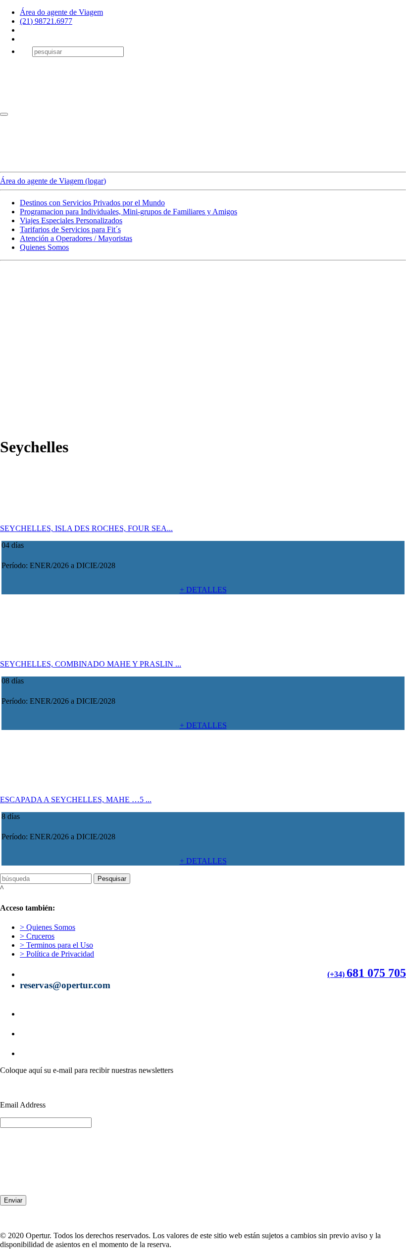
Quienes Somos (44, 247)
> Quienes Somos (47, 927)
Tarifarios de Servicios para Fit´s (70, 229)
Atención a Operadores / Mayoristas (76, 238)
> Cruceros (37, 936)
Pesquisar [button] (112, 878)
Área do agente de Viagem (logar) (53, 181)
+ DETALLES (203, 589)
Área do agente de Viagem (61, 12)
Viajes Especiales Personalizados (71, 220)
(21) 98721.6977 (46, 21)
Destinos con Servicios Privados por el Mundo (92, 202)
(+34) (336, 974)
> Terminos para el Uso (56, 945)
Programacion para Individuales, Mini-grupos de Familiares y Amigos (128, 211)
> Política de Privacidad (57, 954)
